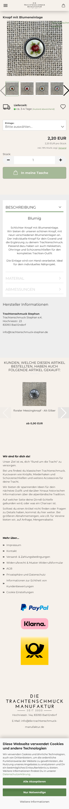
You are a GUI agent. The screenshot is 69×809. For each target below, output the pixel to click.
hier (43, 512)
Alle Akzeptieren (34, 781)
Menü (5, 5)
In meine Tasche (34, 173)
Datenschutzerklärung (16, 774)
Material (15, 278)
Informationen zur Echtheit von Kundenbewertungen (26, 583)
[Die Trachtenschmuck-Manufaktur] (34, 5)
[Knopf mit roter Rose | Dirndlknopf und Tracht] (34, 48)
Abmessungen (20, 289)
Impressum (13, 545)
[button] (8, 160)
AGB (9, 568)
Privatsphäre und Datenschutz (25, 574)
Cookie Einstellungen (20, 592)
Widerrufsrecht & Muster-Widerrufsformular (34, 562)
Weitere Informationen (34, 801)
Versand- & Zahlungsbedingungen (28, 556)
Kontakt (11, 551)
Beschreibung (21, 207)
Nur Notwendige (34, 792)
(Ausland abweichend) (43, 109)
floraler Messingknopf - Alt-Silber (34, 410)
